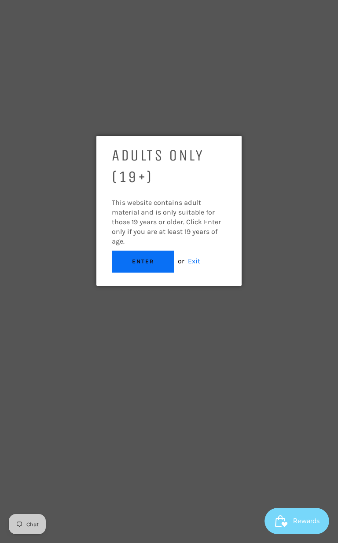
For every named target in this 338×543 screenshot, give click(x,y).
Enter (143, 261)
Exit (194, 261)
